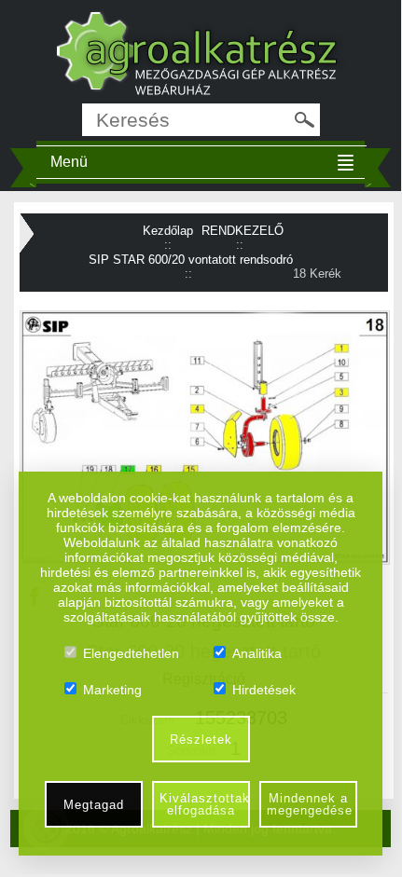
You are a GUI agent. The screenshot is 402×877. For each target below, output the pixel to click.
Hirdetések (264, 689)
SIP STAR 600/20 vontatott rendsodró (191, 260)
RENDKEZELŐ (242, 231)
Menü (69, 162)
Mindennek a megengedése (310, 804)
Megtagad (93, 805)
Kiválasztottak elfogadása (204, 804)
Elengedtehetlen (131, 653)
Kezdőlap (168, 231)
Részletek (201, 740)
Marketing (112, 689)
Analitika (257, 653)
